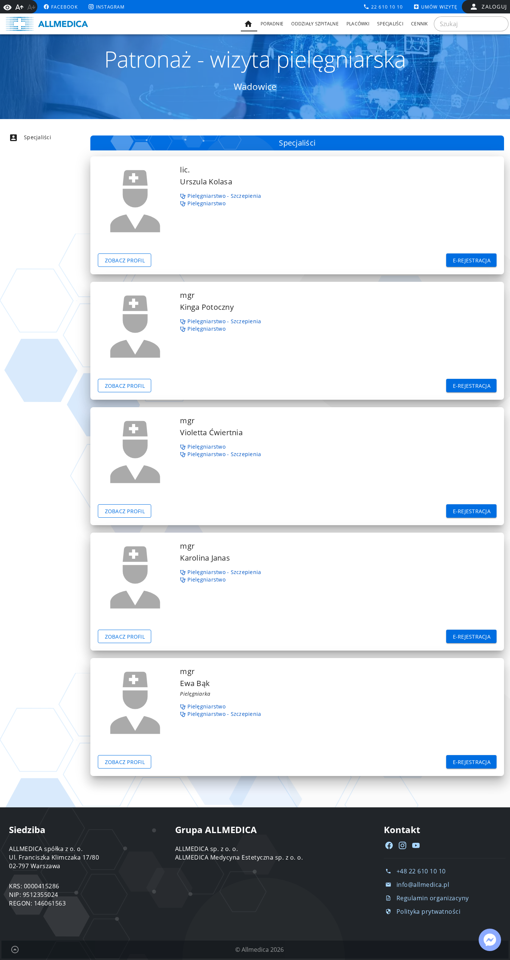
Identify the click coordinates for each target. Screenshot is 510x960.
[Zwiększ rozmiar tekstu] (19, 7)
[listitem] (43, 137)
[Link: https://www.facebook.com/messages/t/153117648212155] (490, 940)
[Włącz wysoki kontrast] (7, 6)
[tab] (249, 23)
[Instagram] (402, 845)
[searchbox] (471, 23)
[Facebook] (389, 845)
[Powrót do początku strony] (15, 950)
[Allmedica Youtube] (416, 845)
